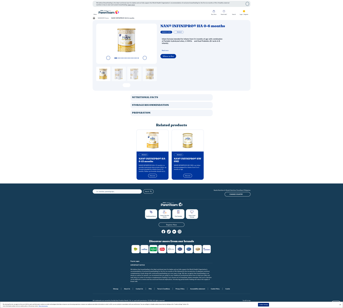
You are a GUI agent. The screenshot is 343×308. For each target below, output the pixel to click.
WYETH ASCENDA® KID (207, 249)
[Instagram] (180, 232)
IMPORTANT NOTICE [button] (137, 265)
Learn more (131, 5)
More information (43, 306)
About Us (127, 289)
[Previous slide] (108, 58)
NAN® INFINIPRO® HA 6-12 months (152, 160)
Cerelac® (162, 249)
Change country (236, 194)
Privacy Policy (180, 289)
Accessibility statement (197, 289)
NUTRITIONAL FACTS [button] (145, 97)
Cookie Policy (215, 289)
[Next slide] (145, 58)
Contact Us (139, 289)
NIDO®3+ (136, 249)
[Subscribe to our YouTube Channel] (174, 232)
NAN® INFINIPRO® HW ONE (187, 160)
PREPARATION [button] (141, 113)
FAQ (150, 289)
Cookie (227, 289)
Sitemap (115, 289)
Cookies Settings (263, 304)
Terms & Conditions (163, 289)
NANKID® (144, 249)
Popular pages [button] (134, 261)
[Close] (247, 4)
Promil (198, 249)
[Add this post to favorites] (124, 85)
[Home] (108, 12)
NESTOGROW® (153, 249)
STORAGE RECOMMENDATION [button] (150, 105)
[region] (171, 305)
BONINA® (189, 249)
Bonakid (180, 249)
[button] (172, 97)
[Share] (128, 85)
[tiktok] (169, 232)
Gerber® (171, 249)
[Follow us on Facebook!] (163, 232)
